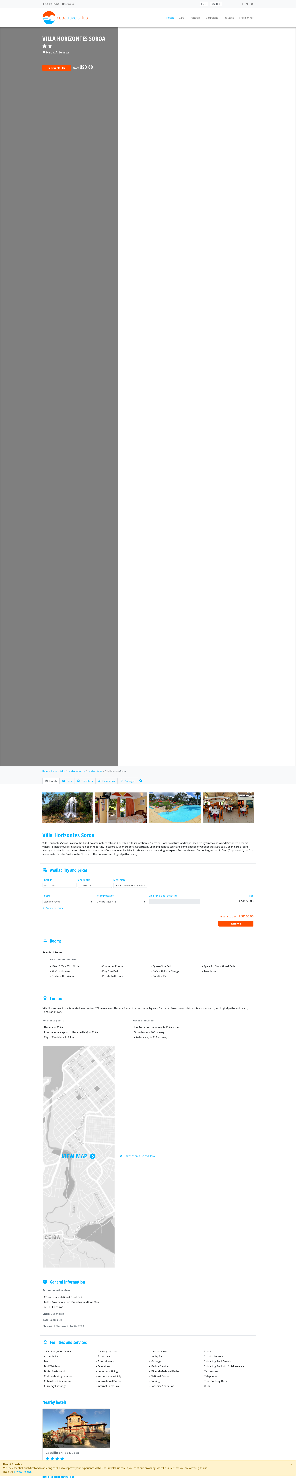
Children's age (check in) (163, 895)
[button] (140, 780)
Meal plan (119, 880)
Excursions (212, 17)
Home (45, 771)
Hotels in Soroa (95, 771)
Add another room (54, 907)
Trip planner (246, 17)
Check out (84, 880)
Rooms (47, 895)
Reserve (236, 923)
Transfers (195, 17)
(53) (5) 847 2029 (52, 3)
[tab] (51, 781)
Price (250, 895)
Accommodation (105, 895)
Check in (47, 880)
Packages (228, 17)
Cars (181, 17)
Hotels (170, 17)
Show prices (56, 68)
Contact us (69, 3)
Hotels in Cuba (58, 771)
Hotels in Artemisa (76, 771)
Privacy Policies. (23, 1471)
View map (74, 1156)
